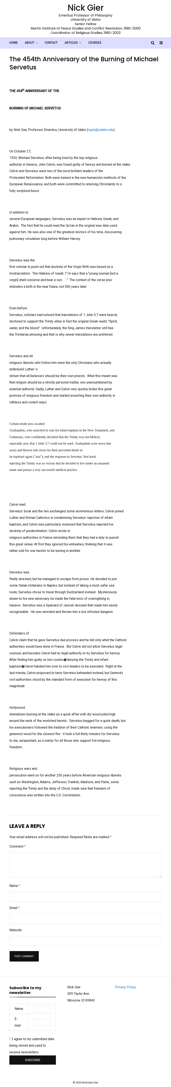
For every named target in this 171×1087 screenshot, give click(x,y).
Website (15, 930)
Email (14, 908)
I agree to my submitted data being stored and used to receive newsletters (31, 1045)
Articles (71, 42)
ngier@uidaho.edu (101, 130)
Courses (94, 42)
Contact (51, 42)
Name (14, 886)
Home (13, 42)
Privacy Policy (125, 987)
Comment (17, 846)
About (29, 42)
